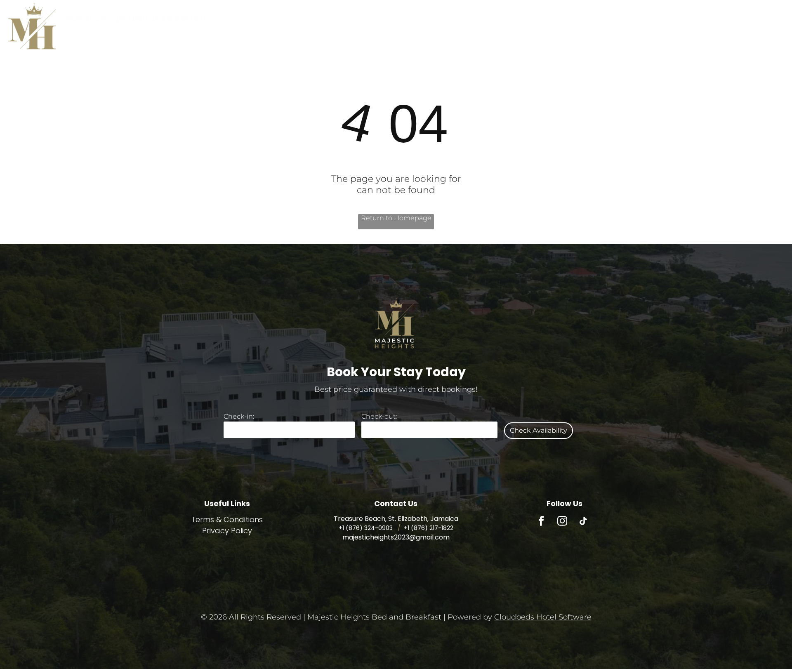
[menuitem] (356, 18)
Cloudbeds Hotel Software (543, 617)
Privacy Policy (227, 530)
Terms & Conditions (227, 519)
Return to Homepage (396, 218)
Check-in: (239, 416)
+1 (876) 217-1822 (428, 528)
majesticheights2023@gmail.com (396, 537)
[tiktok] (583, 522)
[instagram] (562, 522)
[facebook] (541, 522)
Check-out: (379, 416)
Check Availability (538, 430)
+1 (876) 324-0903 (366, 528)
